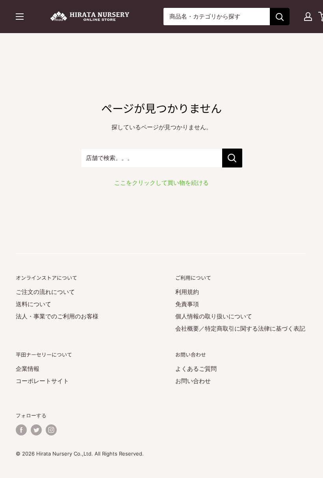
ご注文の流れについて (45, 292)
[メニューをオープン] (20, 16)
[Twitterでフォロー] (36, 429)
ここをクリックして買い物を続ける (161, 182)
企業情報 (27, 368)
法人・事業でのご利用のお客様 (57, 316)
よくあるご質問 (196, 368)
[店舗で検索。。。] (232, 158)
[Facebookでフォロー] (21, 429)
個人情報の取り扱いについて (213, 316)
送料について (33, 304)
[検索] (280, 16)
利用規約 (187, 292)
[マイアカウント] (308, 16)
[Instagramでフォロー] (51, 429)
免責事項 (187, 304)
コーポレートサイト (42, 381)
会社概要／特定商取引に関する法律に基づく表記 (240, 328)
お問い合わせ (193, 381)
